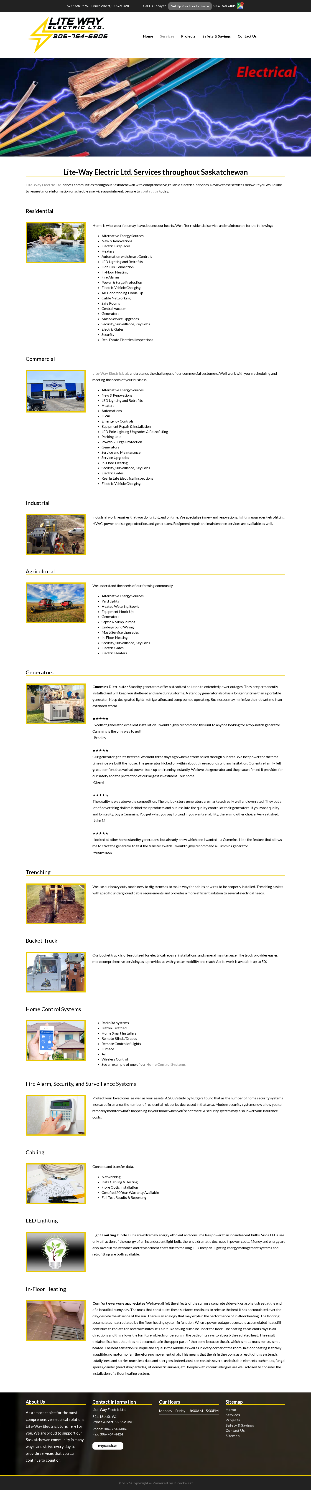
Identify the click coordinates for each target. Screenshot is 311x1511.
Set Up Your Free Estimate (190, 6)
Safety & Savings (216, 36)
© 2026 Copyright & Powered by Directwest (155, 1483)
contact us (149, 191)
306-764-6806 (224, 6)
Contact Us (247, 36)
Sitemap (233, 1435)
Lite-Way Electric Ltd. (44, 184)
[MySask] (107, 1445)
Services (167, 36)
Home (148, 36)
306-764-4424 (111, 1434)
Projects (188, 36)
